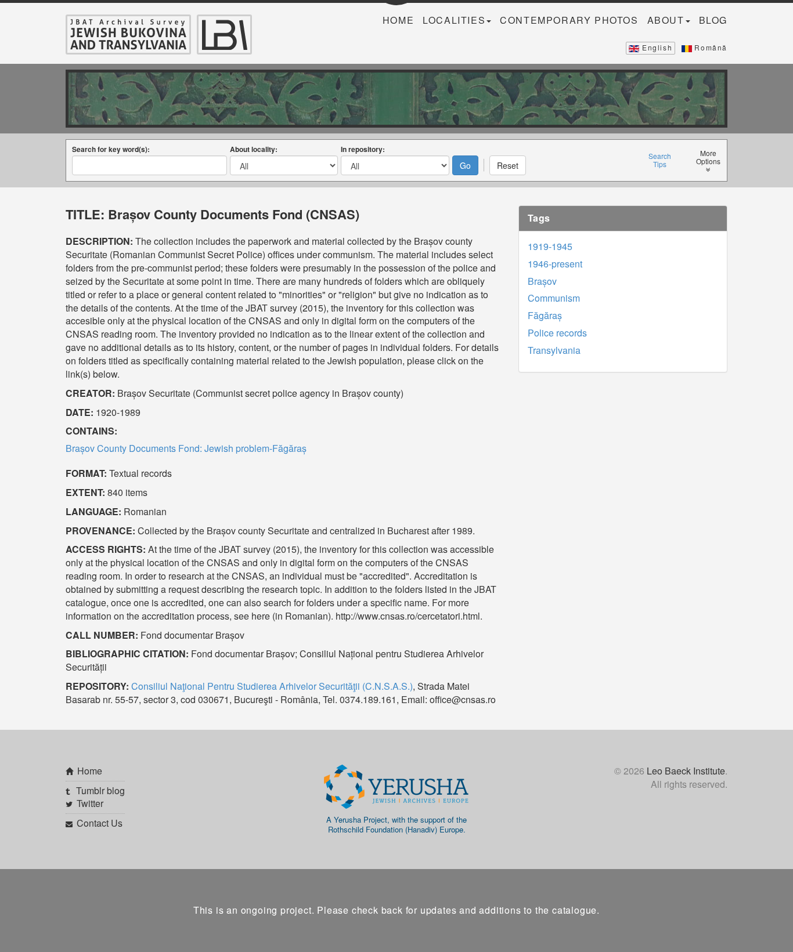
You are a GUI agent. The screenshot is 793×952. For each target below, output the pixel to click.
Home (398, 20)
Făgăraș (545, 315)
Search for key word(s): (111, 149)
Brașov (542, 281)
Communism (554, 298)
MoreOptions (708, 157)
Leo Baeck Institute (686, 770)
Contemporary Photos (569, 20)
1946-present (555, 263)
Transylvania (554, 350)
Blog (713, 20)
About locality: (253, 149)
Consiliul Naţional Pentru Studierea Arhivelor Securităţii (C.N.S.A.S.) (272, 686)
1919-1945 (550, 246)
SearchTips (659, 160)
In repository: (363, 149)
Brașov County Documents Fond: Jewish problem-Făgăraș (186, 448)
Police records (557, 332)
